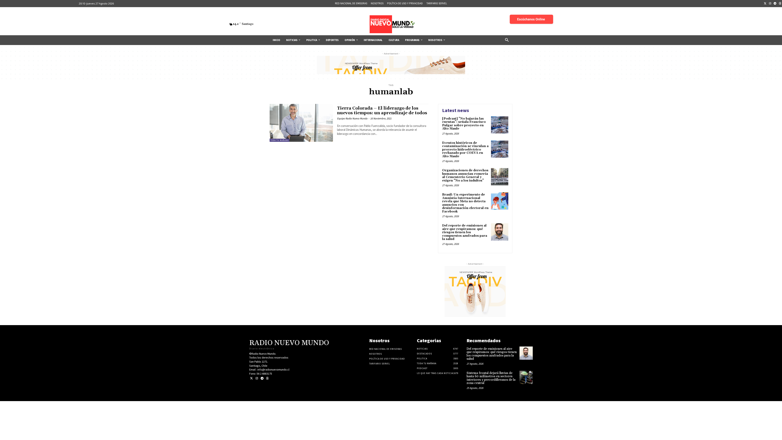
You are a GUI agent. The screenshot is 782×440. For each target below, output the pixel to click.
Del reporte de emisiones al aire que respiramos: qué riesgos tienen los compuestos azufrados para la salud (464, 232)
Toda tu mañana (279, 140)
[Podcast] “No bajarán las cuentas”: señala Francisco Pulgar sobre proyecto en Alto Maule (464, 124)
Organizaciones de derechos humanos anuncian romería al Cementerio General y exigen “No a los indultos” (465, 175)
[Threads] (267, 378)
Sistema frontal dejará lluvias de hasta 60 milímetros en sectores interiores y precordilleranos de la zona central (491, 378)
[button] (507, 40)
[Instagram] (770, 4)
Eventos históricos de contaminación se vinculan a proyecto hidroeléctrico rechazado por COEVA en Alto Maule (465, 149)
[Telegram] (775, 4)
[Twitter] (765, 4)
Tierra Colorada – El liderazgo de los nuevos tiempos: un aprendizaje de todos (382, 111)
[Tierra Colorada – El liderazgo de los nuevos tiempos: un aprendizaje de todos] (301, 123)
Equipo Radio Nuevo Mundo (352, 118)
